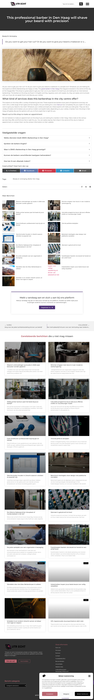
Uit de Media (58, 664)
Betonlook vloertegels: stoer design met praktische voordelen (68, 476)
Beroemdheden (59, 661)
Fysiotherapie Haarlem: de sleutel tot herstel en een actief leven (68, 548)
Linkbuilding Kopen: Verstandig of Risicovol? (62, 670)
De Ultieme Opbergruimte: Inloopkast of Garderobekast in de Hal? (21, 513)
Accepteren (49, 694)
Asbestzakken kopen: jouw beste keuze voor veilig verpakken (68, 585)
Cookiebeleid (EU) (60, 658)
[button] (89, 676)
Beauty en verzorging (9, 36)
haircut (59, 105)
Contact (57, 656)
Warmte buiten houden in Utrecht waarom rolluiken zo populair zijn (25, 476)
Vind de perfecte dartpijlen (70, 223)
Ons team (58, 650)
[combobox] (70, 3)
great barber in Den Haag (50, 89)
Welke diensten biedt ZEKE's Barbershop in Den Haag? (47, 138)
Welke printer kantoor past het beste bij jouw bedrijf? (22, 402)
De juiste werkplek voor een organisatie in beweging (25, 547)
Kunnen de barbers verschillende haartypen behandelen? (47, 155)
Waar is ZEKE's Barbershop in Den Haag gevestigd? (47, 149)
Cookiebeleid (65, 698)
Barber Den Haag (33, 179)
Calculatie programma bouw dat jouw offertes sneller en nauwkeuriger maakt (67, 402)
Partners (57, 653)
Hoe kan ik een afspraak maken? (47, 161)
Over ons (57, 647)
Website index (59, 666)
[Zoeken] (81, 3)
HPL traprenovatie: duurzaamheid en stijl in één (67, 621)
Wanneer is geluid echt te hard (71, 245)
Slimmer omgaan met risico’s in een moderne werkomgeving (67, 365)
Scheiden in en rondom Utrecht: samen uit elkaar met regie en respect (24, 622)
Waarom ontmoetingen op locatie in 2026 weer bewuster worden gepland (23, 365)
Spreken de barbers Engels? (47, 144)
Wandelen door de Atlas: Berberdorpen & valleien (24, 584)
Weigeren (66, 694)
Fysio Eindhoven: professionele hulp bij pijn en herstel (23, 439)
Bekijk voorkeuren (82, 694)
